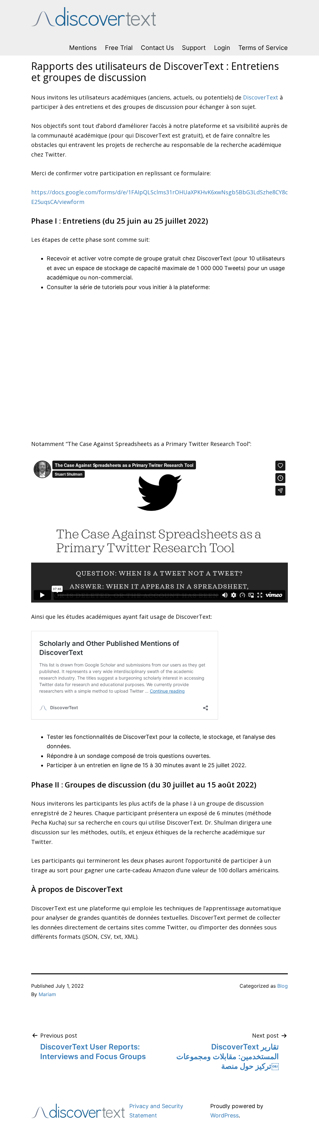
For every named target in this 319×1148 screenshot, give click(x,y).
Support (194, 47)
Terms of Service (263, 47)
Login (222, 47)
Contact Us (157, 47)
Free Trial (119, 47)
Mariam (47, 994)
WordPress (224, 1115)
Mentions (83, 47)
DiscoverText (260, 97)
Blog (282, 986)
